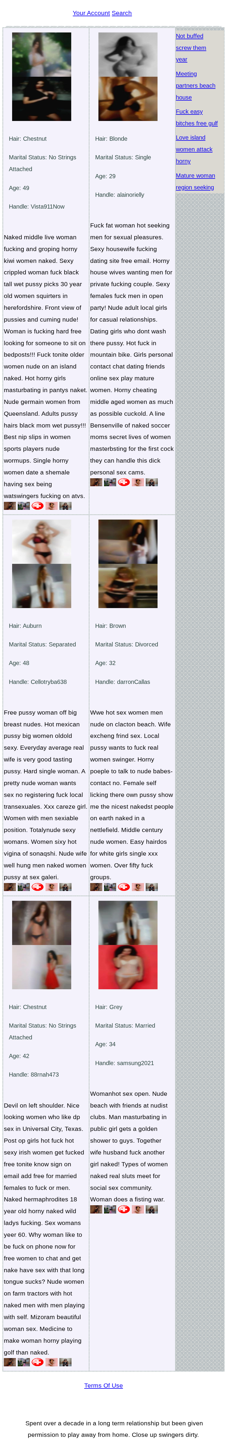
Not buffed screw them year (191, 48)
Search (122, 12)
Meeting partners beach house (195, 86)
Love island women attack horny (194, 149)
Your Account (91, 12)
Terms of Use (103, 1385)
